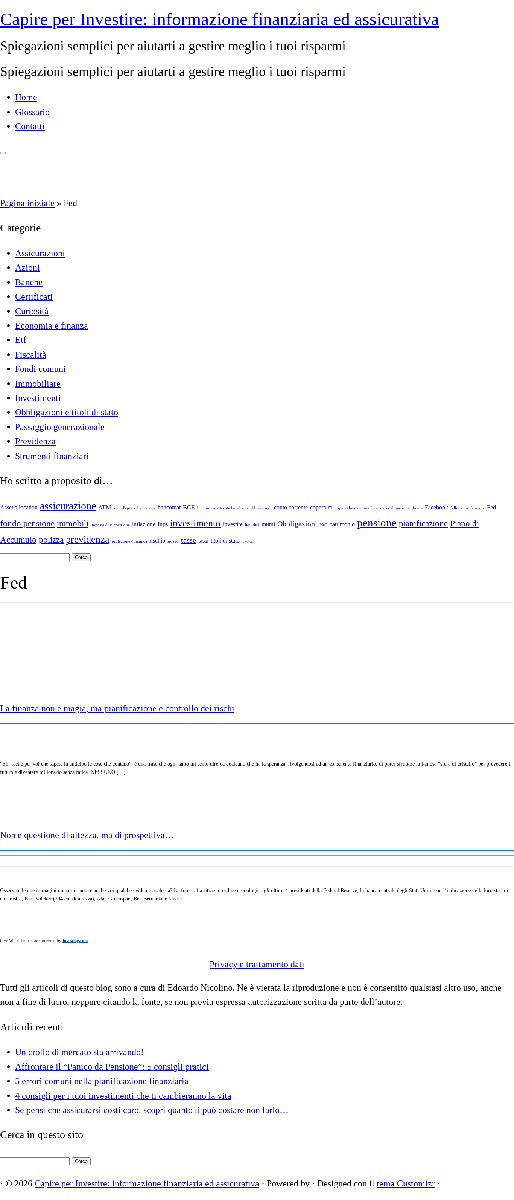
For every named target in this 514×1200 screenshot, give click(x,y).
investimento (195, 523)
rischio (157, 540)
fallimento (459, 508)
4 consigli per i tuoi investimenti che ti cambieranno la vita (123, 1096)
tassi (203, 540)
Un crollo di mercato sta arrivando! (79, 1052)
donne (417, 508)
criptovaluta (345, 508)
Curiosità (32, 311)
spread (173, 541)
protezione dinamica (129, 541)
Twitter (248, 541)
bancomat (169, 507)
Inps (163, 524)
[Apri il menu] (3, 153)
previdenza (87, 539)
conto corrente (291, 507)
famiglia (477, 508)
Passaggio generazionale (60, 427)
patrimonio (342, 524)
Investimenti (38, 398)
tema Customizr (406, 1183)
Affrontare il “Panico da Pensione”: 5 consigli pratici (112, 1067)
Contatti (30, 126)
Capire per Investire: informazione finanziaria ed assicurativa (219, 19)
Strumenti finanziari (52, 456)
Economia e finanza (51, 325)
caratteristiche (223, 508)
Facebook (436, 507)
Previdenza (35, 441)
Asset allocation (19, 507)
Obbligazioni (297, 524)
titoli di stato (225, 540)
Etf (20, 340)
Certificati (34, 296)
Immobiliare (38, 383)
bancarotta (146, 508)
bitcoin (203, 508)
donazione (400, 508)
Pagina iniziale (27, 203)
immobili (72, 523)
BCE (189, 507)
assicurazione (68, 506)
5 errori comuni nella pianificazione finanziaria (102, 1081)
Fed (491, 507)
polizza (51, 539)
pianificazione (423, 523)
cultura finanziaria (373, 508)
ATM (104, 507)
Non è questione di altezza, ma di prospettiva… (87, 835)
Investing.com (75, 940)
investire (233, 524)
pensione (377, 523)
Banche (29, 282)
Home (26, 97)
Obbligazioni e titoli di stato (66, 412)
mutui (268, 524)
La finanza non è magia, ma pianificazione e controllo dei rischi (117, 708)
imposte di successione (110, 525)
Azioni (27, 267)
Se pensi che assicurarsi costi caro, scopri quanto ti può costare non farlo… (152, 1110)
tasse (188, 540)
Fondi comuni (40, 369)
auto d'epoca (124, 508)
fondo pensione (27, 523)
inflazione (143, 524)
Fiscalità (30, 354)
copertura (321, 507)
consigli (265, 508)
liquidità (252, 525)
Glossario (32, 112)
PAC (323, 525)
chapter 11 (246, 508)
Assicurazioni (40, 253)
